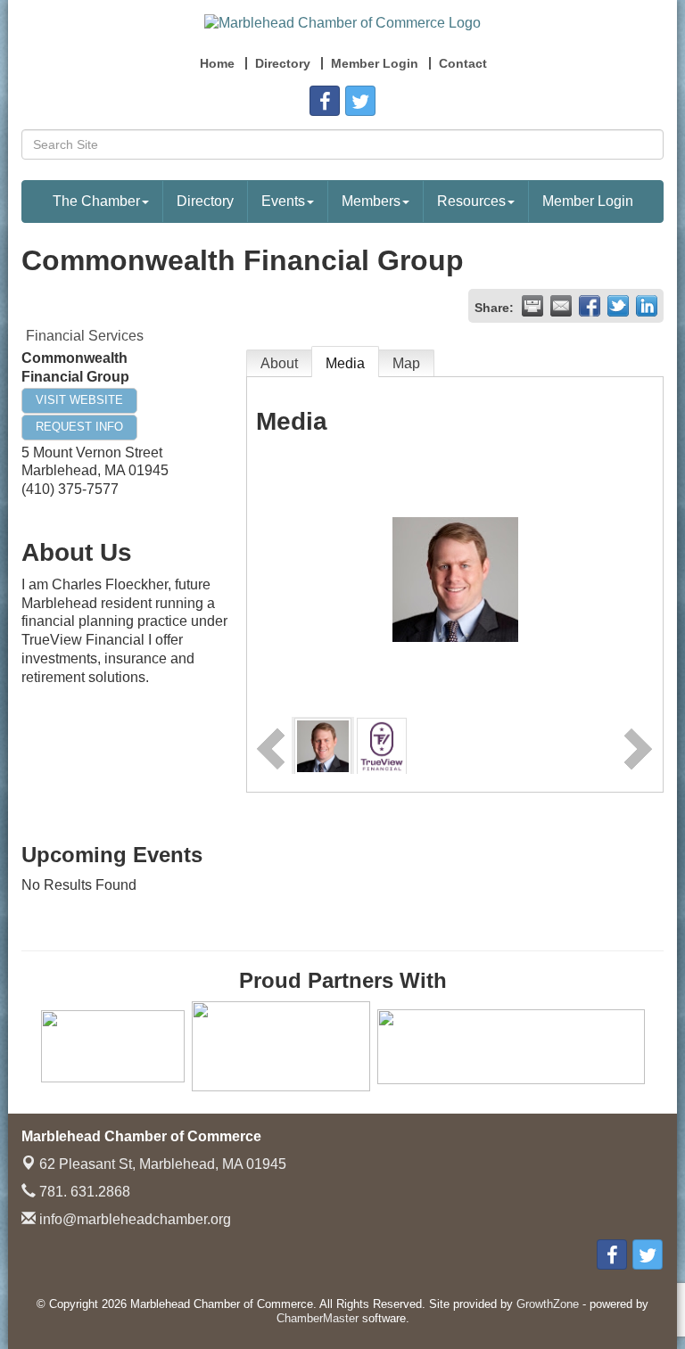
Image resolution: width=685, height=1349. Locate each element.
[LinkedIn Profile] (322, 745)
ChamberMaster (317, 1318)
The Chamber (96, 201)
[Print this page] (532, 306)
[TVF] (381, 745)
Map (406, 363)
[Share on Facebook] (589, 306)
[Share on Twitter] (618, 306)
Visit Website (79, 400)
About (279, 363)
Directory (205, 201)
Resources (471, 201)
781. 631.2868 (83, 1191)
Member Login (587, 201)
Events (283, 201)
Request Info (79, 426)
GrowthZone (547, 1304)
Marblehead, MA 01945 (162, 1164)
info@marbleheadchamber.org (133, 1219)
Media (345, 363)
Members (371, 201)
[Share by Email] (561, 306)
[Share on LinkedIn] (646, 306)
